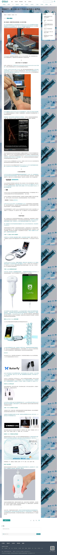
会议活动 (29, 1)
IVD (12, 4)
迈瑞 (2, 548)
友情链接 (6, 546)
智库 (11, 18)
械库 (8, 18)
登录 (3, 534)
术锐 (32, 548)
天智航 (26, 548)
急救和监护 (17, 4)
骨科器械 (42, 4)
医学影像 (4, 4)
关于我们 (3, 543)
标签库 (23, 543)
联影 (9, 548)
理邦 (42, 548)
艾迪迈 (35, 548)
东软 (12, 548)
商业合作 (8, 543)
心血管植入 (32, 4)
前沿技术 (16, 1)
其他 (50, 4)
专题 (25, 1)
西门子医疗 (15, 548)
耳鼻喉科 (46, 4)
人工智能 (37, 4)
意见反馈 (18, 543)
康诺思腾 (29, 548)
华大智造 (19, 548)
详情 (16, 14)
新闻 (12, 1)
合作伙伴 (3, 546)
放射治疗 (9, 4)
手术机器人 (26, 4)
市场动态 (13, 14)
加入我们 (13, 543)
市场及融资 (21, 1)
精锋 (23, 548)
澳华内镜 (39, 548)
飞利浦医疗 (5, 548)
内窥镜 (22, 4)
